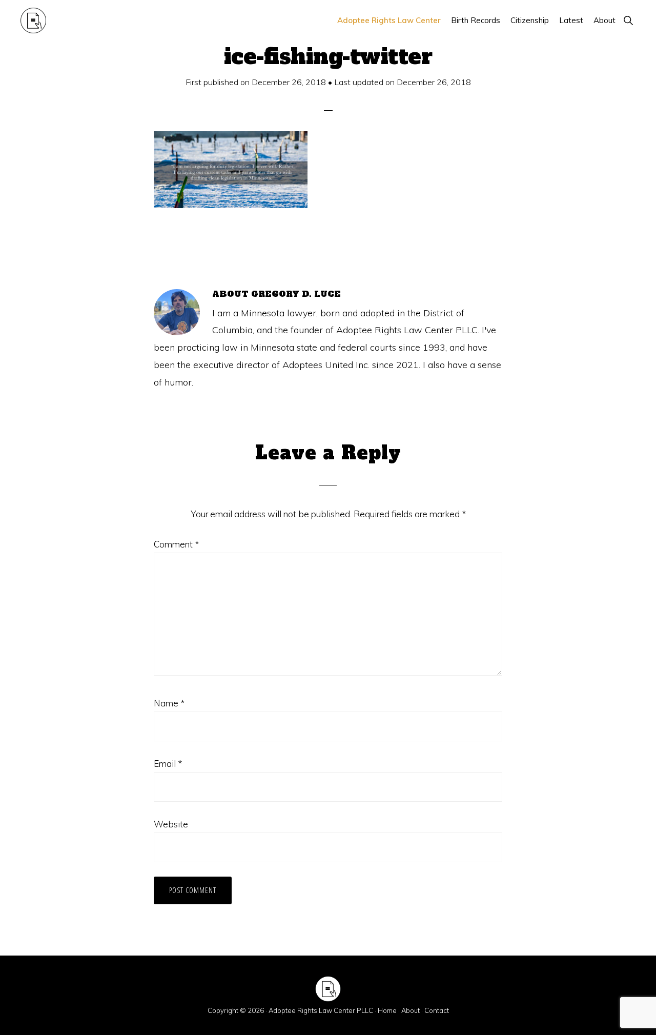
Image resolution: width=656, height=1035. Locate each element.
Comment (176, 544)
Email (168, 763)
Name (169, 703)
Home (387, 1010)
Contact (436, 1010)
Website (171, 824)
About (410, 1010)
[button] (628, 20)
